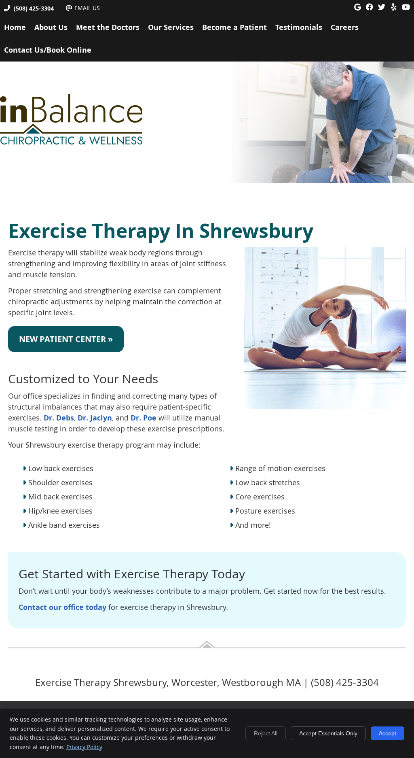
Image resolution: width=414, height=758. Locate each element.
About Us (51, 27)
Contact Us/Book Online (47, 50)
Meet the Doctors (107, 27)
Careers (345, 27)
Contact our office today (62, 607)
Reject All (265, 733)
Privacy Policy (84, 747)
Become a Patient (234, 27)
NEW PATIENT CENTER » (66, 338)
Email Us (87, 8)
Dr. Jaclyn (95, 418)
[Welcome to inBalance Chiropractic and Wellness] (71, 142)
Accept (387, 733)
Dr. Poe (143, 418)
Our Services (171, 27)
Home (15, 27)
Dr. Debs (59, 418)
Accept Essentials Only (328, 733)
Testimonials (298, 27)
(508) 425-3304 (34, 8)
